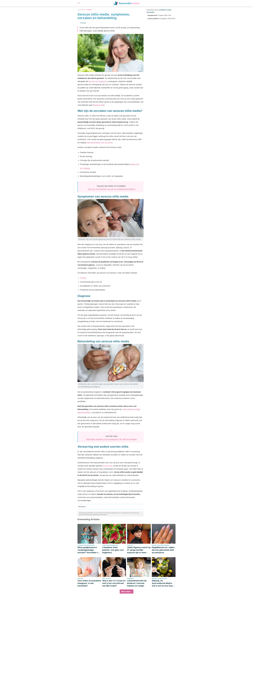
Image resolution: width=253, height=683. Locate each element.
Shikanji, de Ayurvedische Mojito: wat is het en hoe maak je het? (163, 583)
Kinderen (130, 578)
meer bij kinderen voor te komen (99, 143)
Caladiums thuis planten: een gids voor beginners (113, 550)
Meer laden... (126, 592)
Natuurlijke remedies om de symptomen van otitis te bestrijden (111, 439)
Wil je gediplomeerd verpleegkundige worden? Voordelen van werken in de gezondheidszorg (89, 550)
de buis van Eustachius (98, 81)
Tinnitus (83, 278)
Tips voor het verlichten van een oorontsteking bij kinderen (111, 189)
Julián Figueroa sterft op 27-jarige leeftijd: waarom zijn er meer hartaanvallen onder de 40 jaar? (139, 550)
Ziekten (89, 9)
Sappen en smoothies (159, 578)
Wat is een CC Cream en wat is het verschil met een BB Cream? (114, 583)
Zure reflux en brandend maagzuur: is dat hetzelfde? (89, 583)
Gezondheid (81, 9)
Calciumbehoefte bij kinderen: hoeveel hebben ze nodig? (136, 583)
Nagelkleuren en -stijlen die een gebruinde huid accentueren (163, 550)
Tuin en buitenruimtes (110, 545)
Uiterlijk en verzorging (86, 545)
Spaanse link (98, 105)
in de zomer (107, 466)
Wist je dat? (106, 578)
